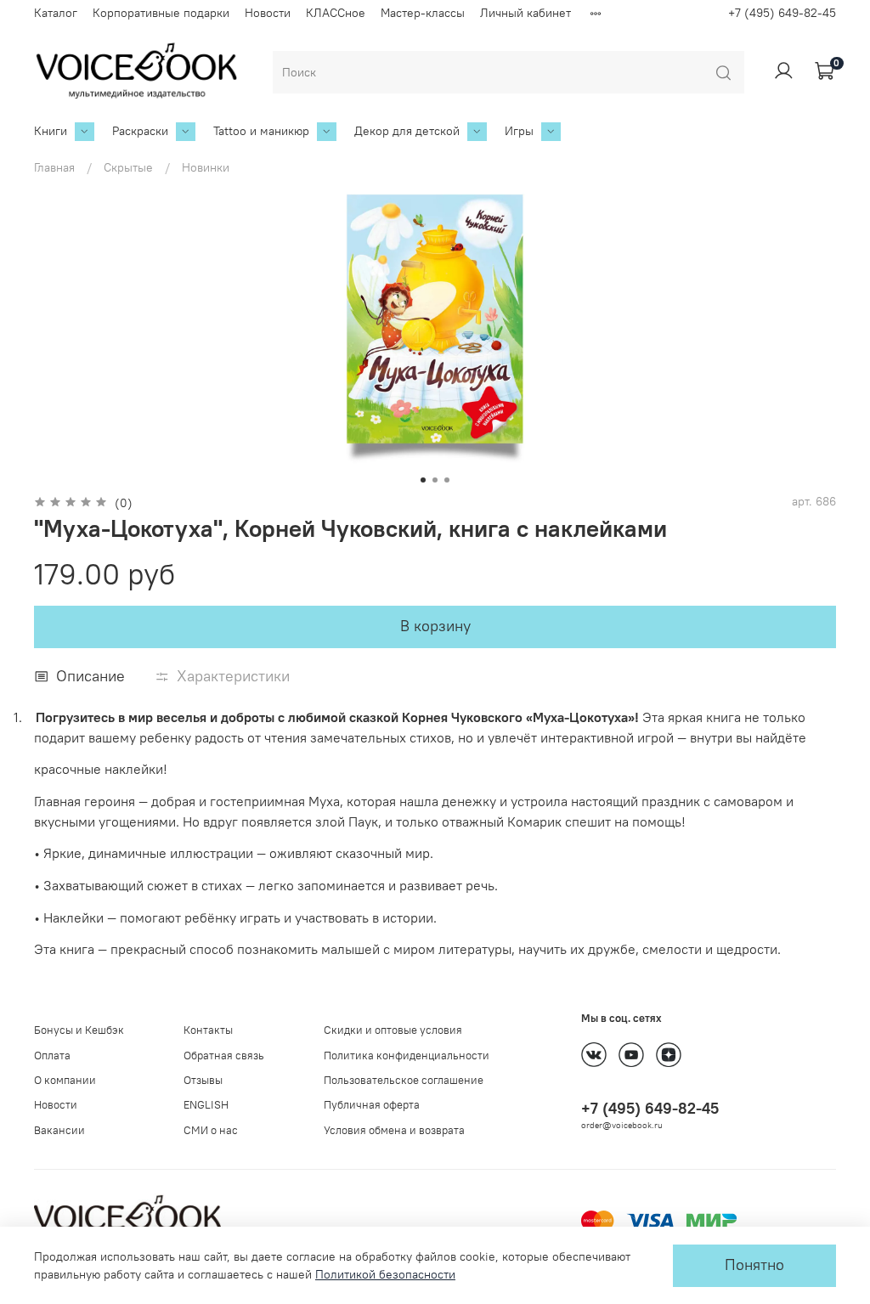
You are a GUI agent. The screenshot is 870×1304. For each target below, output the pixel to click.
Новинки (205, 167)
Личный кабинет (525, 12)
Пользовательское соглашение (403, 1080)
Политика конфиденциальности (406, 1055)
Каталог (55, 12)
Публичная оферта (372, 1104)
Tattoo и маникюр (261, 130)
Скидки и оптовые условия (393, 1030)
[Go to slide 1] (423, 480)
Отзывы (203, 1080)
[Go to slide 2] (435, 480)
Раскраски (140, 130)
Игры (519, 130)
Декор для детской (407, 130)
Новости (268, 12)
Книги (50, 130)
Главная (54, 167)
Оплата (52, 1055)
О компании (65, 1080)
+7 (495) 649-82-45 (782, 12)
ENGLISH (206, 1104)
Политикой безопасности (385, 1274)
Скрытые (128, 167)
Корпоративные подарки (161, 12)
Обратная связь (224, 1055)
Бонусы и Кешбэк (79, 1030)
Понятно (754, 1265)
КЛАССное (335, 12)
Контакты (208, 1030)
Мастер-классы (423, 12)
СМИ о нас (211, 1130)
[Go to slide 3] (446, 480)
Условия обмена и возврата (394, 1130)
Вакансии (59, 1130)
